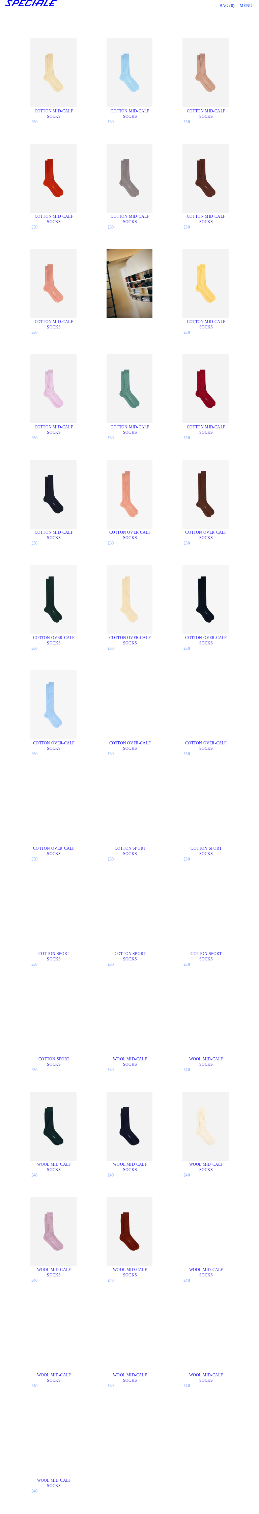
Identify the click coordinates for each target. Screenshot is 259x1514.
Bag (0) (227, 6)
